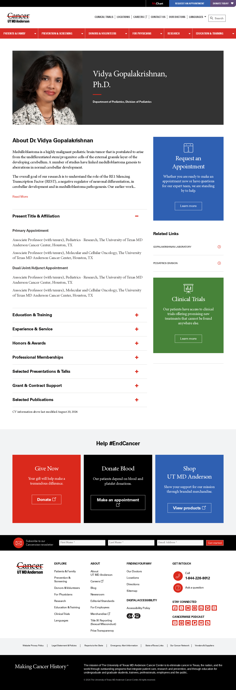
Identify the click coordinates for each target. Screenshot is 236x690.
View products (187, 507)
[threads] (214, 608)
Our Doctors (177, 17)
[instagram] (194, 608)
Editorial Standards (102, 601)
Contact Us (158, 17)
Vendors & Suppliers (204, 645)
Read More (20, 197)
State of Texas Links (154, 645)
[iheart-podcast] (201, 622)
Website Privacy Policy (33, 645)
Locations (133, 577)
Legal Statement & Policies (64, 645)
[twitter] (181, 608)
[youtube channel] (188, 608)
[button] (71, 216)
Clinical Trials (104, 17)
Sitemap (132, 590)
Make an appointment (118, 499)
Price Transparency (102, 630)
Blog (93, 588)
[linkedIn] (201, 608)
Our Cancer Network (179, 645)
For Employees (100, 607)
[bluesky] (207, 608)
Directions (133, 584)
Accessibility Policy (138, 608)
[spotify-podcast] (181, 622)
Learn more (188, 206)
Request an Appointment (189, 3)
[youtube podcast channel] (188, 622)
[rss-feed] (207, 622)
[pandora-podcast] (194, 622)
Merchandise (99, 614)
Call (197, 575)
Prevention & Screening (57, 33)
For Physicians (142, 33)
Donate (44, 499)
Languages (196, 17)
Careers (138, 17)
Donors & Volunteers (102, 33)
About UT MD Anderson (102, 573)
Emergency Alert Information (124, 645)
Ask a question (194, 587)
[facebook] (175, 608)
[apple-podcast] (175, 622)
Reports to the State (93, 645)
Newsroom (97, 594)
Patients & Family (14, 33)
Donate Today (221, 3)
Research (174, 33)
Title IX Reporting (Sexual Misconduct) (103, 622)
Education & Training (209, 33)
